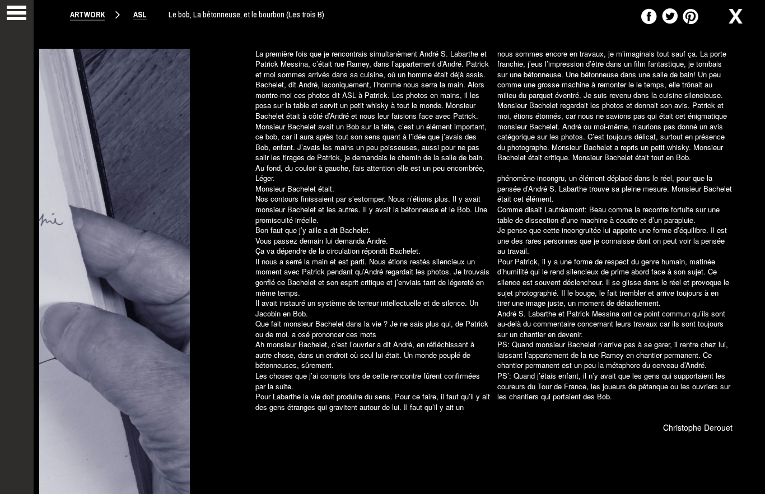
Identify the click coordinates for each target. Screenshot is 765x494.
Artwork (87, 15)
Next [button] (737, 287)
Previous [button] (62, 287)
